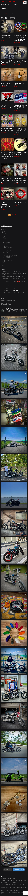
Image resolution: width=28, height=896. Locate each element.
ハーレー (23, 878)
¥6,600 (7, 106)
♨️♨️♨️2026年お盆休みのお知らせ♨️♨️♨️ (11, 281)
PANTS (5, 238)
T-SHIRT (5, 240)
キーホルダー (6, 246)
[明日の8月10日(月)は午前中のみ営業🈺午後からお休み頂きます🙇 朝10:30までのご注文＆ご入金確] (14, 440)
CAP (5, 236)
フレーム (22, 885)
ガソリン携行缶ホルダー (7, 290)
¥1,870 (20, 203)
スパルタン (10, 880)
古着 (13, 882)
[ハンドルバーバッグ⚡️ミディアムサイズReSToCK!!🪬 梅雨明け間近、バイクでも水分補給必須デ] (14, 716)
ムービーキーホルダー (8, 247)
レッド (8, 890)
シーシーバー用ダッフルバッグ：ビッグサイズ (11, 292)
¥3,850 (7, 205)
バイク (18, 878)
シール (7, 885)
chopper (8, 884)
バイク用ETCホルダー (6, 287)
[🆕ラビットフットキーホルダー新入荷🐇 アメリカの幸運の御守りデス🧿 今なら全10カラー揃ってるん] (14, 633)
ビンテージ (3, 884)
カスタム (12, 878)
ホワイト (24, 889)
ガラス (11, 890)
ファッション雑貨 (7, 242)
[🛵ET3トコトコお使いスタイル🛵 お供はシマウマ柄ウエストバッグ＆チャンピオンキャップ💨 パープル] (14, 771)
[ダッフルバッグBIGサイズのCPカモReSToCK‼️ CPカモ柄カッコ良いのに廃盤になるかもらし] (14, 826)
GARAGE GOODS (6, 243)
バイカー (17, 880)
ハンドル (4, 885)
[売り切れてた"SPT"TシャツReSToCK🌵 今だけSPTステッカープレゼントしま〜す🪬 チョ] (14, 688)
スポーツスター (23, 882)
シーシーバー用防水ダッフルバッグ (9, 285)
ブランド (2, 890)
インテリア (6, 245)
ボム (13, 890)
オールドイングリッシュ (18, 890)
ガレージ (7, 887)
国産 (19, 887)
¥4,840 (20, 62)
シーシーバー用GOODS (8, 256)
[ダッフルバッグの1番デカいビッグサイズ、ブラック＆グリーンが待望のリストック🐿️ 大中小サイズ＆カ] (14, 578)
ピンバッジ (6, 252)
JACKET (5, 237)
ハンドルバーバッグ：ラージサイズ (9, 271)
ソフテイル (10, 889)
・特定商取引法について (6, 226)
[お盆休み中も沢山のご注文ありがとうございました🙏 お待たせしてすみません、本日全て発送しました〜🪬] (14, 357)
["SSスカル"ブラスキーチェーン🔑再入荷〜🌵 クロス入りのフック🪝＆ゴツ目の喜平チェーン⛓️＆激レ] (14, 799)
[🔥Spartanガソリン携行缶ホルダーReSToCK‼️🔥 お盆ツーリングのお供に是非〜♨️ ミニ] (14, 550)
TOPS (5, 241)
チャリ (15, 882)
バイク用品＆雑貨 (7, 257)
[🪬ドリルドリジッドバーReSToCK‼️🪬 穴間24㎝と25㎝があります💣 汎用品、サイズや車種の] (14, 854)
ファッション (6, 889)
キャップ (4, 887)
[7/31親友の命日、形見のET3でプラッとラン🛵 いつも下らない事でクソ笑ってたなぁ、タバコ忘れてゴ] (14, 467)
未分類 (3, 265)
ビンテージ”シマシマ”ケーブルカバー (10, 276)
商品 (2, 232)
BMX (14, 885)
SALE (4, 261)
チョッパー (5, 879)
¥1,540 (20, 84)
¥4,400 (7, 37)
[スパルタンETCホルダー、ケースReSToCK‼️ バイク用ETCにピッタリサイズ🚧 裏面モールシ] (14, 523)
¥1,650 (7, 180)
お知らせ (3, 231)
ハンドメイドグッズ (7, 251)
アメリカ (9, 882)
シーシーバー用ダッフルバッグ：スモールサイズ (12, 273)
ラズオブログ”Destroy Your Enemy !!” (8, 300)
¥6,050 (7, 84)
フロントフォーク (20, 889)
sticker (23, 890)
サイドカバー (15, 889)
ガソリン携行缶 (5, 288)
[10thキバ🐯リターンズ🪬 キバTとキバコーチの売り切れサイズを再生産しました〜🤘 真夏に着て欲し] (14, 661)
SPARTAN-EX (13, 892)
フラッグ (23, 880)
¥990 (20, 131)
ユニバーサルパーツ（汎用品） (9, 260)
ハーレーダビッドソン (14, 884)
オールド (5, 890)
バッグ (21, 884)
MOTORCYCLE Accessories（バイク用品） (10, 255)
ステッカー (6, 248)
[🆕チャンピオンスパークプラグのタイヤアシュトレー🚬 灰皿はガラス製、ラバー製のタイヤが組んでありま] (14, 605)
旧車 (10, 887)
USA (18, 882)
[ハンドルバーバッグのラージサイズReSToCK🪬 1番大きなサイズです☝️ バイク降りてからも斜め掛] (14, 329)
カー (6, 882)
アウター (13, 887)
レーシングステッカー (8, 250)
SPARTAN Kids (6, 304)
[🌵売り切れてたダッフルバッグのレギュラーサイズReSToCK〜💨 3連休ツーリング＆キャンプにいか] (14, 744)
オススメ (4, 262)
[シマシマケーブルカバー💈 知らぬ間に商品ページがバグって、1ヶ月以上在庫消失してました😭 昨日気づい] (14, 412)
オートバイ (22, 887)
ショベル (10, 885)
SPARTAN (4, 880)
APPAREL (4, 233)
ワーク (19, 885)
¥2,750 (20, 38)
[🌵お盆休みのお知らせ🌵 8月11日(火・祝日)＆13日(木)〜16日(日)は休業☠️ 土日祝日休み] (14, 495)
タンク (16, 885)
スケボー (16, 887)
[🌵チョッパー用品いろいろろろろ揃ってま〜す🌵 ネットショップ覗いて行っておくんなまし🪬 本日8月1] (14, 384)
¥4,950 (6, 62)
